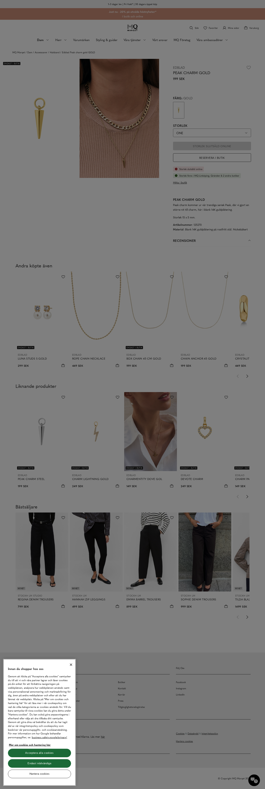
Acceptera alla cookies (39, 752)
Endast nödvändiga (39, 763)
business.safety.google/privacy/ (49, 737)
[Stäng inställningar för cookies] (71, 664)
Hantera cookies (39, 773)
